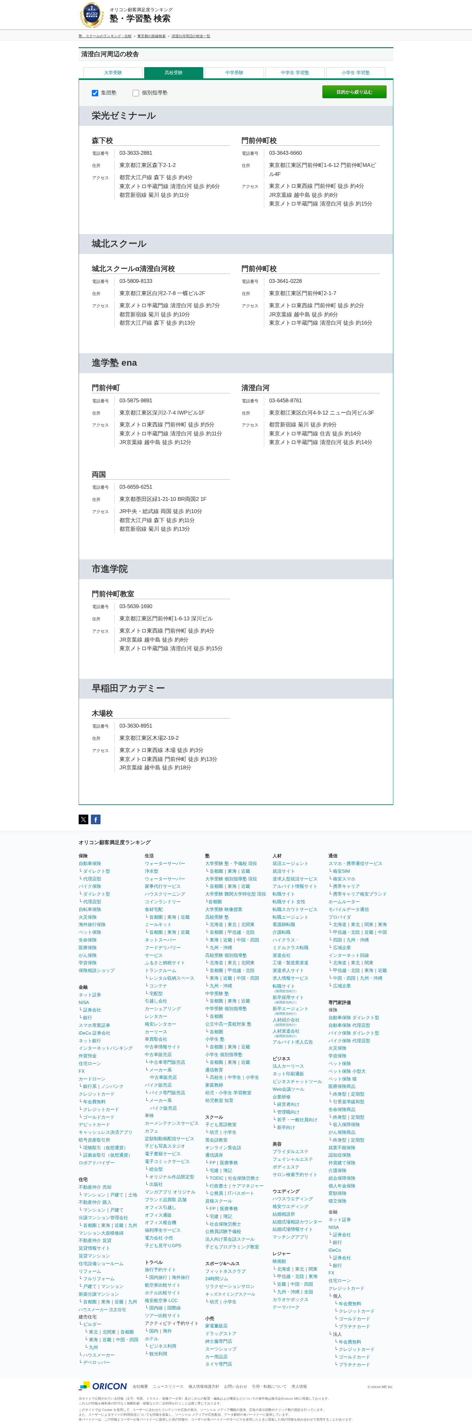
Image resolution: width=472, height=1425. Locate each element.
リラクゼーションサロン (230, 1286)
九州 (132, 1225)
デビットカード (94, 1124)
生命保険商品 (341, 1109)
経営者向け (288, 1104)
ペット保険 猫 (342, 1078)
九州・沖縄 (221, 947)
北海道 (216, 924)
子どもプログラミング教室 (232, 1246)
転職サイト (284, 893)
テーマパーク (286, 1307)
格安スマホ (344, 878)
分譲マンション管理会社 (103, 1217)
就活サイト (284, 871)
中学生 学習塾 (295, 72)
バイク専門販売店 (167, 1092)
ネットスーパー (160, 939)
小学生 (252, 1077)
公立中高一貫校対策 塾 (228, 1024)
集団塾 (108, 92)
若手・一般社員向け (297, 1119)
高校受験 (174, 72)
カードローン (92, 1078)
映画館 (279, 1261)
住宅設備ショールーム (101, 1263)
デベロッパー (96, 1362)
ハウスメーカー (99, 1355)
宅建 (214, 1170)
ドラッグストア (221, 1333)
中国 (382, 932)
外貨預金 (88, 1055)
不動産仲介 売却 (95, 1187)
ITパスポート (241, 1193)
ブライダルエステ (291, 1151)
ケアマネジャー (248, 1185)
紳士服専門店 (218, 1341)
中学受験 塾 (217, 993)
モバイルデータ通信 (348, 909)
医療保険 (88, 947)
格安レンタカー (160, 1024)
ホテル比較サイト (163, 1292)
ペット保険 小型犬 (347, 1071)
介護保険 (337, 1170)
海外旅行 (181, 1277)
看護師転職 (284, 924)
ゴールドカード (99, 1117)
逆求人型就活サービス (295, 878)
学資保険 (88, 962)
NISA (84, 1002)
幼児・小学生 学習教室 (228, 1092)
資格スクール (218, 1200)
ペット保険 (90, 932)
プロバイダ (339, 917)
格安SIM (341, 871)
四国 (337, 939)
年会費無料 (94, 1101)
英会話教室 (216, 1139)
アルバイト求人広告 (293, 1042)
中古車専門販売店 (167, 1062)
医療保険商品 (341, 1086)
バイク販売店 (158, 1085)
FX (81, 1071)
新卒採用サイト (288, 999)
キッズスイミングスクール (230, 1294)
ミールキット (158, 924)
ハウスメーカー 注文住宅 (102, 1309)
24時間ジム (216, 1278)
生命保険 (88, 939)
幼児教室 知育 (219, 1100)
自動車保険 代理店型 (349, 1025)
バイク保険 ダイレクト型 (353, 1033)
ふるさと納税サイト (165, 962)
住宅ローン (90, 1063)
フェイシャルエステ (293, 1159)
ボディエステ (286, 1166)
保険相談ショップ (97, 970)
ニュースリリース (168, 1386)
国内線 (156, 1307)
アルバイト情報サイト (295, 886)
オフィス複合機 (160, 1222)
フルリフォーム (99, 1278)
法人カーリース (288, 1066)
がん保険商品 (341, 1132)
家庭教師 (214, 1085)
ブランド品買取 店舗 (166, 1199)
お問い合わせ (235, 1386)
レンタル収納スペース (171, 978)
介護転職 (282, 932)
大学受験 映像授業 (223, 909)
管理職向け (288, 1112)
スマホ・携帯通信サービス (355, 863)
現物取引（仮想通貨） (105, 1147)
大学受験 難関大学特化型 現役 (235, 893)
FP (212, 1162)
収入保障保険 (346, 1124)
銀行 (87, 1017)
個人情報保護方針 (203, 1386)
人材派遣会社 (286, 1033)
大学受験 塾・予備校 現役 (231, 863)
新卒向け (286, 1127)
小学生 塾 (214, 1039)
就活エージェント (291, 863)
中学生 (234, 1077)
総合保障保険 (341, 1178)
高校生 (216, 1077)
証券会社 (92, 1009)
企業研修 (282, 1096)
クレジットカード (97, 1094)
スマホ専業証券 (94, 1025)
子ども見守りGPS (163, 1245)
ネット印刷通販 (288, 1073)
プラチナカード (354, 1326)
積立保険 (337, 1200)
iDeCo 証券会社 (94, 1033)
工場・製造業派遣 (291, 962)
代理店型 (92, 878)
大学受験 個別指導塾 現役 (231, 878)
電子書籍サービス (163, 1153)
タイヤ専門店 (218, 1364)
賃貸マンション (94, 1255)
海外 (167, 1330)
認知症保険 (339, 1155)
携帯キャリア (346, 886)
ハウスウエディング (293, 1198)
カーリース (156, 1031)
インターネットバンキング (106, 1048)
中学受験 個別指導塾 (226, 1008)
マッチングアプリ (291, 1236)
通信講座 (214, 1155)
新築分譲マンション (99, 1294)
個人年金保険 (341, 1185)
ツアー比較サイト (163, 1315)
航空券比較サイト (163, 1285)
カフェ (151, 1130)
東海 (105, 1225)
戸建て (117, 1194)
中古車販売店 (158, 1054)
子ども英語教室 (221, 1124)
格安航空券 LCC (161, 1300)
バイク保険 (90, 886)
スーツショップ (221, 1348)
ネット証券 (90, 994)
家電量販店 (216, 1325)
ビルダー (92, 1324)
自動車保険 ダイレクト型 (353, 1017)
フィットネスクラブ (225, 1271)
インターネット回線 (348, 955)
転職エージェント (291, 917)
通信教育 (214, 1069)
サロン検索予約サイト (295, 1174)
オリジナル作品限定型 (171, 1176)
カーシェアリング (163, 1008)
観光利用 (158, 1353)
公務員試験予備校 (223, 1231)
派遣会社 (282, 955)
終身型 (339, 1094)
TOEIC (216, 1178)
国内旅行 (158, 1277)
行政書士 (219, 1185)
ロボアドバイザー (97, 1162)
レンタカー (156, 1016)
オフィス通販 (158, 1215)
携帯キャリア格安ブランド (360, 893)
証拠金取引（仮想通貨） (108, 1155)
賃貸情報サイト (94, 1248)
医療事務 (229, 1162)
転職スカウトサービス (295, 909)
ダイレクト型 (96, 871)
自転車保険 (90, 909)
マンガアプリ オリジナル (170, 1191)
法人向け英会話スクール (230, 1239)
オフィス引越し (160, 1207)
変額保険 (337, 1193)
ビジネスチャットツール (297, 1081)
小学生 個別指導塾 (223, 1054)
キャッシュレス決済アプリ (106, 1132)
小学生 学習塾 (356, 72)
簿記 (227, 1170)
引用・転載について (269, 1386)
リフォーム (90, 1271)
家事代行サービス (163, 886)
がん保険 (88, 955)
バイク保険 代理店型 (349, 1040)
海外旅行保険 (92, 924)
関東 (313, 1269)
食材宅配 (154, 909)
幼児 (214, 1132)
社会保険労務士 (243, 1178)
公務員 (216, 1193)
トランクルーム (160, 970)
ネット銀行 (90, 1040)
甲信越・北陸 (241, 932)
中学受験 (234, 72)
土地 (132, 1194)
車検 (149, 1115)
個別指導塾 (154, 92)
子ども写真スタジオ (165, 1146)
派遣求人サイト (288, 970)
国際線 (174, 1307)
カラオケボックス (291, 1299)
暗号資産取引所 (94, 1139)
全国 (308, 1291)
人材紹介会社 (286, 1022)
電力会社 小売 (159, 1237)
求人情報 (299, 1386)
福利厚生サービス (163, 1230)
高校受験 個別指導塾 (226, 955)
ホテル (151, 1338)
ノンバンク (112, 1086)
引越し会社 (156, 1000)
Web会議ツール (288, 1089)
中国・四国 (127, 1339)
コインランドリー (163, 901)
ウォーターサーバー (165, 863)
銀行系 (90, 1086)
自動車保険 (90, 863)
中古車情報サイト (163, 1046)
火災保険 (88, 917)
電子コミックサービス (167, 1161)
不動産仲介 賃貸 (95, 1240)
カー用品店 (216, 1356)
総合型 (156, 1169)
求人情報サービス (291, 978)
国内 (153, 1330)
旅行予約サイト (160, 1269)
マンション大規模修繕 (101, 1233)
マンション (94, 1194)
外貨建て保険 (341, 1162)
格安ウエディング (291, 1206)
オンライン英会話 (223, 1147)
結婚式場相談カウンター (297, 1221)
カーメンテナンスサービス (172, 1123)
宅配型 (156, 993)
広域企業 (342, 947)
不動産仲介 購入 (95, 1202)
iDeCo (334, 1250)
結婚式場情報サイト (293, 1229)
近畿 (119, 1225)
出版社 (156, 1184)
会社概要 (140, 1386)
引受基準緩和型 (348, 1101)
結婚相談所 (284, 1214)
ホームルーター (344, 901)
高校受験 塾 (217, 917)
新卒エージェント (291, 1010)
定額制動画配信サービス (169, 1138)
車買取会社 (156, 1039)
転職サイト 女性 (289, 901)
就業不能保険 (341, 1147)
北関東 (109, 1331)
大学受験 (113, 72)
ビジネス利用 (162, 1346)
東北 (93, 1331)
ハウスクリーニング (165, 893)
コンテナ (158, 985)
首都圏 (90, 1225)
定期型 (357, 1094)
